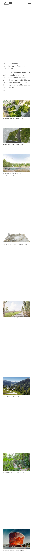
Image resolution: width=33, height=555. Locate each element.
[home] (8, 3)
